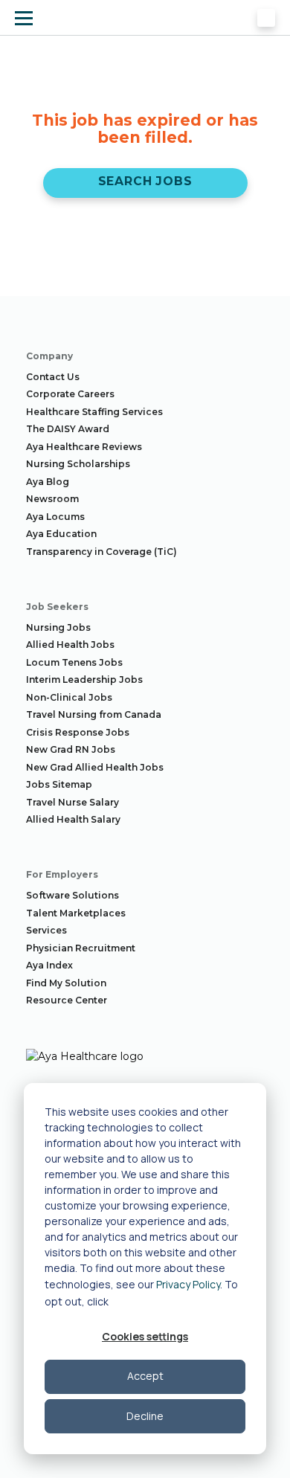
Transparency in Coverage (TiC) (101, 551)
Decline (145, 1416)
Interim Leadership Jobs (84, 679)
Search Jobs (145, 181)
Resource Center (66, 1000)
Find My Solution (66, 983)
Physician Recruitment (80, 948)
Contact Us (53, 376)
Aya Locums (55, 516)
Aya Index (49, 965)
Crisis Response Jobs (77, 732)
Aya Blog (47, 481)
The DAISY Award (67, 428)
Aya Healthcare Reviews (84, 446)
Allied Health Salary (73, 819)
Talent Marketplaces (76, 913)
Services (46, 930)
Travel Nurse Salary (72, 802)
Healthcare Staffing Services (94, 411)
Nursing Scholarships (78, 463)
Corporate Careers (70, 393)
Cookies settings (145, 1336)
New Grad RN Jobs (70, 749)
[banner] (69, 18)
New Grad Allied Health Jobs (95, 767)
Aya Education (61, 533)
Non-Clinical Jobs (69, 697)
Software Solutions (72, 895)
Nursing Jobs (58, 627)
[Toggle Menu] (24, 18)
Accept (145, 1376)
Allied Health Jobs (70, 644)
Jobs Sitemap (59, 784)
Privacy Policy (188, 1284)
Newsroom (52, 498)
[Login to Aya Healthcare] (266, 18)
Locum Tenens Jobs (74, 662)
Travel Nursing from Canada (93, 714)
